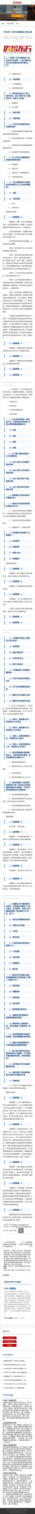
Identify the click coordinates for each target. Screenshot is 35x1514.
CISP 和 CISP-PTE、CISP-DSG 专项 (15, 1384)
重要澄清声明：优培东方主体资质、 (15, 1361)
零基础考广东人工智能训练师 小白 (14, 1376)
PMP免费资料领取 (9, 1342)
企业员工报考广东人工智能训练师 (14, 1388)
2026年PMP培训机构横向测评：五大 (15, 1380)
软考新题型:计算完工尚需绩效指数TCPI (25, 1244)
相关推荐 (6, 1275)
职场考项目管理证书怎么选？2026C (15, 1365)
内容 (17, 23)
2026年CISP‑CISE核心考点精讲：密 (15, 1368)
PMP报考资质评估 (9, 1338)
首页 (4, 23)
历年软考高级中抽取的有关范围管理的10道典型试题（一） (9, 1244)
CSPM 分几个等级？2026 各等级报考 (15, 1372)
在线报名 (9, 1345)
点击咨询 (17, 16)
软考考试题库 (11, 23)
